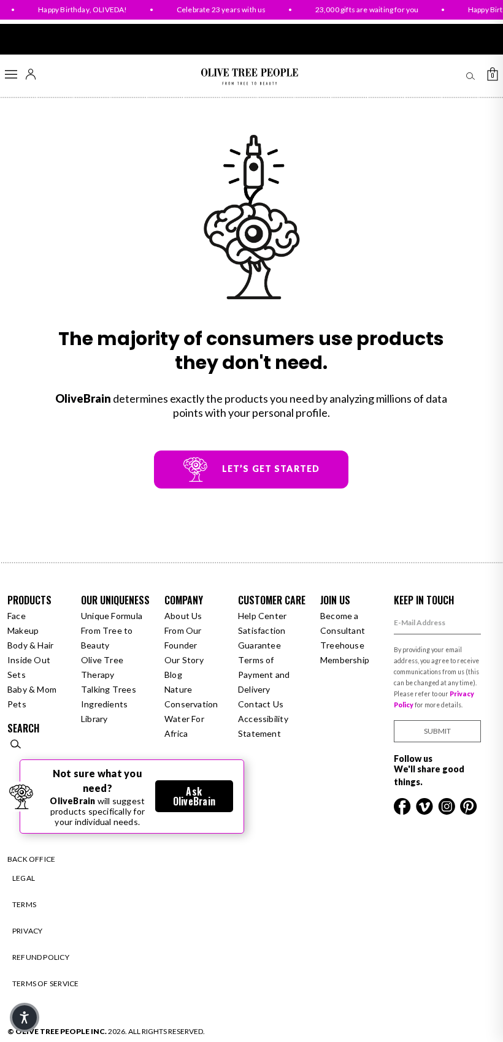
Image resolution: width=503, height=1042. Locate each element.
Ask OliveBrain (194, 796)
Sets (16, 674)
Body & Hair (30, 645)
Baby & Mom (31, 689)
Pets (16, 704)
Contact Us (260, 704)
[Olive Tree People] (249, 77)
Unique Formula (111, 615)
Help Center (262, 615)
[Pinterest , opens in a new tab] (468, 805)
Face (16, 615)
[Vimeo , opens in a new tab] (425, 805)
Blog (173, 674)
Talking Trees (108, 689)
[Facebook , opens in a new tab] (403, 805)
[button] (24, 1017)
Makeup (23, 630)
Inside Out (28, 660)
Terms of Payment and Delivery (264, 674)
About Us (183, 615)
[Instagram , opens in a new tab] (447, 805)
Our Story (184, 660)
